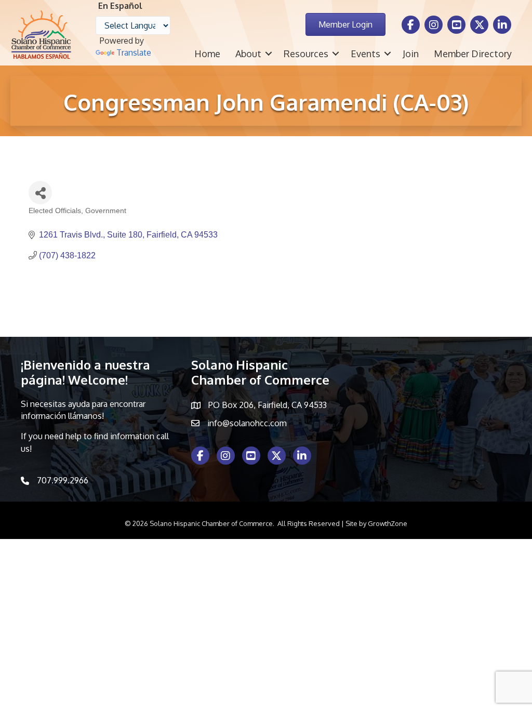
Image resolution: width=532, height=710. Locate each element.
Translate (133, 52)
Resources (306, 53)
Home (207, 53)
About (248, 53)
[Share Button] (40, 192)
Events (365, 53)
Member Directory (473, 53)
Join (411, 53)
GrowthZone (387, 523)
